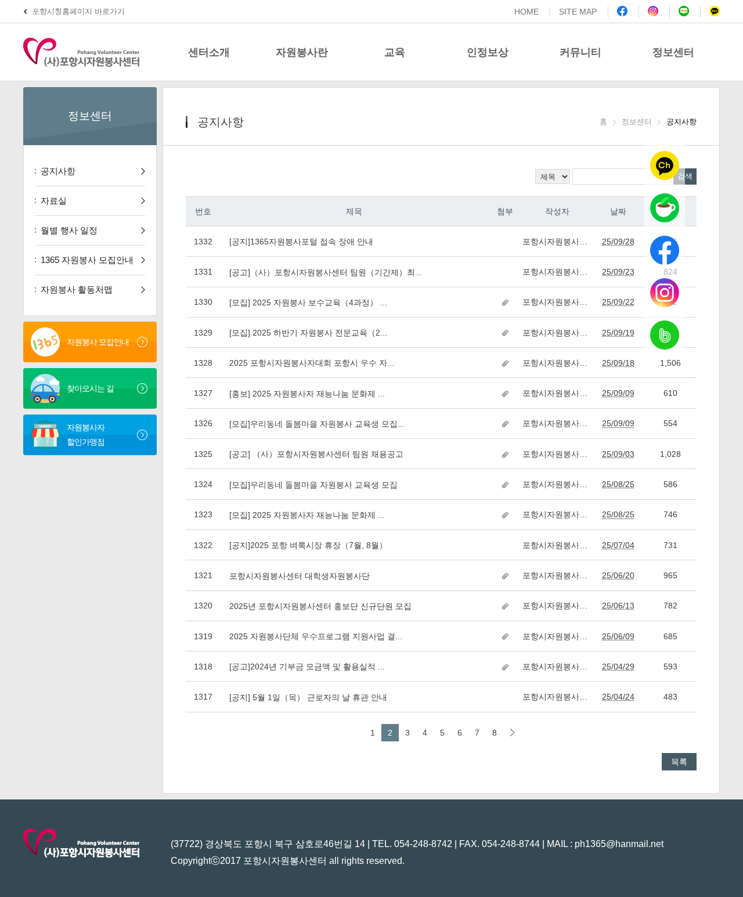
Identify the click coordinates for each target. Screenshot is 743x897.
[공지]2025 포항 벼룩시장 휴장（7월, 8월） (308, 545)
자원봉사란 (302, 52)
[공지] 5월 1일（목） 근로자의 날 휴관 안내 (308, 697)
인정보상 (487, 52)
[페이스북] (617, 12)
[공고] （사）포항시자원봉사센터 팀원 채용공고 (316, 454)
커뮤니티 (580, 52)
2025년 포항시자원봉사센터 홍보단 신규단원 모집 (320, 606)
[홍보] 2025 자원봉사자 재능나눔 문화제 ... (307, 393)
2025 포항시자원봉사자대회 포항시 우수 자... (311, 363)
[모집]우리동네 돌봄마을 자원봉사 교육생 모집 (313, 484)
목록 (679, 761)
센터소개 (209, 52)
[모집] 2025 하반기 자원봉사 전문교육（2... (308, 332)
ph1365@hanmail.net (619, 844)
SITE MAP (578, 12)
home (526, 12)
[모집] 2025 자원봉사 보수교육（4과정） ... (308, 302)
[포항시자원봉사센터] (93, 52)
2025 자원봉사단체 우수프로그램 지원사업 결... (315, 636)
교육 (394, 52)
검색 (684, 176)
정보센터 (673, 52)
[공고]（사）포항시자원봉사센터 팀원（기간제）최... (325, 272)
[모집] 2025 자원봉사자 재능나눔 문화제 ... (307, 515)
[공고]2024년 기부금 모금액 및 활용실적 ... (307, 666)
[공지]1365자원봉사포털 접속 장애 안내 (301, 241)
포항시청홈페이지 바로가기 (78, 11)
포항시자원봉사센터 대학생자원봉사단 (299, 576)
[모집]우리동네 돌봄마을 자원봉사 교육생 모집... (317, 423)
